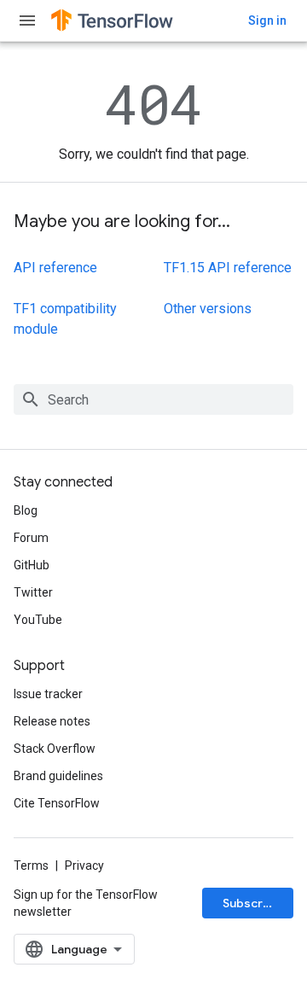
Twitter (33, 592)
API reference (55, 267)
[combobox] (153, 399)
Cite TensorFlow (57, 803)
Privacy (84, 865)
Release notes (52, 721)
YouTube (38, 620)
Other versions (208, 308)
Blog (26, 510)
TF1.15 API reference (228, 267)
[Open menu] (27, 20)
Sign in (267, 20)
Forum (31, 538)
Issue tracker (48, 694)
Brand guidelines (58, 776)
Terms (31, 865)
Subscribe (252, 903)
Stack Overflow (55, 748)
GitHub (31, 565)
